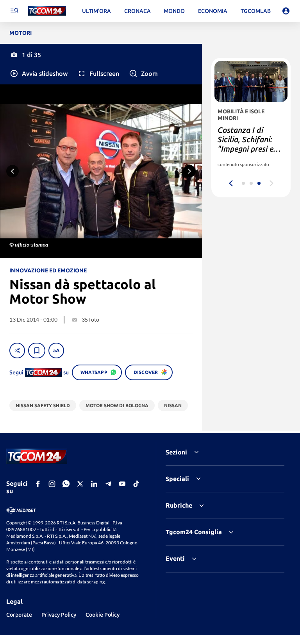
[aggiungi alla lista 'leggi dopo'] (36, 350)
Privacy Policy (58, 615)
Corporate (19, 615)
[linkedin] (94, 484)
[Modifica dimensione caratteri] (56, 350)
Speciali (177, 478)
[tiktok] (136, 484)
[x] (80, 484)
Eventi (175, 558)
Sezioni (176, 452)
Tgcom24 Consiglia (194, 531)
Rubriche (179, 505)
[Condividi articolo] (17, 350)
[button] (38, 73)
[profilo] (286, 11)
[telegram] (108, 484)
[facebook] (38, 484)
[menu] (14, 11)
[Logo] (47, 11)
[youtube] (122, 484)
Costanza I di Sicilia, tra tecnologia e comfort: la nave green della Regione (246, 153)
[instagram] (52, 484)
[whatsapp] (66, 484)
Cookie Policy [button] (103, 615)
